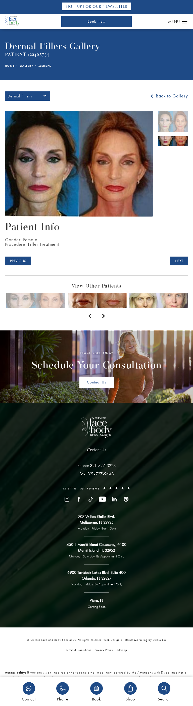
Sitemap (122, 650)
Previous (18, 260)
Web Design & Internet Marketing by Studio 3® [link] (135, 640)
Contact (29, 698)
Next (179, 260)
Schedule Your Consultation (96, 361)
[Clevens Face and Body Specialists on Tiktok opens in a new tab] (90, 499)
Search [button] (164, 698)
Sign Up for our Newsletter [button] (96, 6)
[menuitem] (67, 499)
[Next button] (104, 316)
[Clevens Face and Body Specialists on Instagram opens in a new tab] (67, 499)
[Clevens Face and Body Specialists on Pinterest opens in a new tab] (126, 499)
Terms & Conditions (78, 650)
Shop (130, 698)
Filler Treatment (43, 244)
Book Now (96, 21)
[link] (96, 466)
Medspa (44, 65)
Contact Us (96, 382)
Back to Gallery (171, 96)
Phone (62, 698)
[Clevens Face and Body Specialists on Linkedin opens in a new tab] (114, 499)
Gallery (26, 65)
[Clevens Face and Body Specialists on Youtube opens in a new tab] (102, 499)
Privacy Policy (104, 650)
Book (96, 698)
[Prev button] (89, 316)
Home (10, 65)
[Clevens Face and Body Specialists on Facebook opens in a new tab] (78, 499)
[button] (184, 22)
